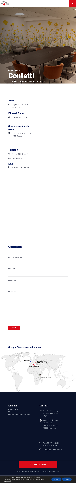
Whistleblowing (13, 412)
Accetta (56, 479)
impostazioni (7, 481)
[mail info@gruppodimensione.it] (9, 167)
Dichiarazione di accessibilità (19, 414)
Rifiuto (67, 479)
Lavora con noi (13, 409)
